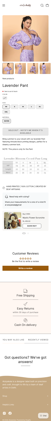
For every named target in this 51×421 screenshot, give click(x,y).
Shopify (28, 420)
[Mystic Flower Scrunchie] (12, 220)
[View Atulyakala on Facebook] (10, 413)
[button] (42, 5)
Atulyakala (12, 420)
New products (8, 78)
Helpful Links (8, 404)
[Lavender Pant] (8, 68)
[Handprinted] (4, 98)
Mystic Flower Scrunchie (34, 217)
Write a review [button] (25, 268)
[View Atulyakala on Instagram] (4, 413)
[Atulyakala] (25, 5)
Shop (4, 396)
